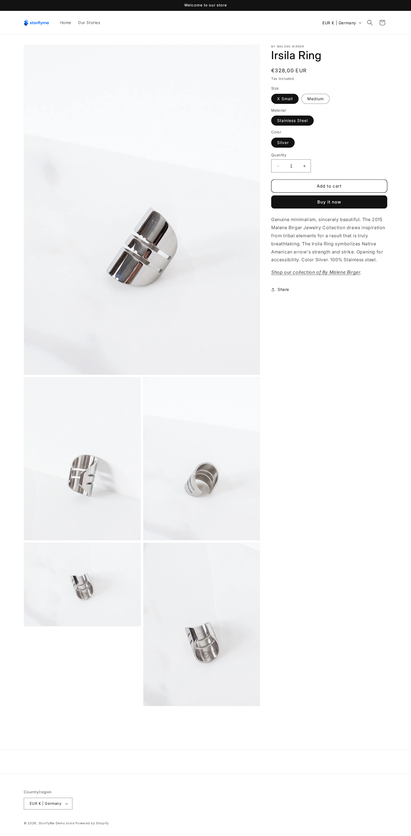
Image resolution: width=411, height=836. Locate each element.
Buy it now (329, 202)
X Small (285, 98)
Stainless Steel (292, 120)
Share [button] (283, 289)
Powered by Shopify (92, 823)
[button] (370, 22)
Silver (283, 142)
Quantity (278, 155)
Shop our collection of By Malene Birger (315, 272)
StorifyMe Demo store (57, 823)
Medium (315, 98)
